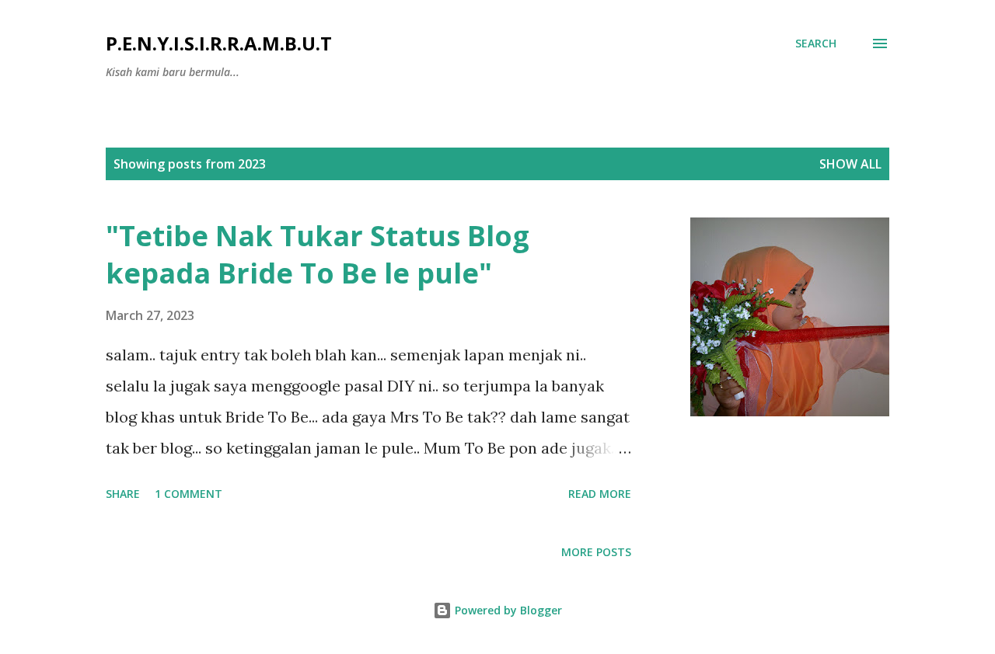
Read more (599, 493)
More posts (596, 551)
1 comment (188, 493)
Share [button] (123, 493)
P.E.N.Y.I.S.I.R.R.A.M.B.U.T (219, 43)
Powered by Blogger (507, 610)
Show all (850, 163)
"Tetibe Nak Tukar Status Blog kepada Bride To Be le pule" (317, 254)
